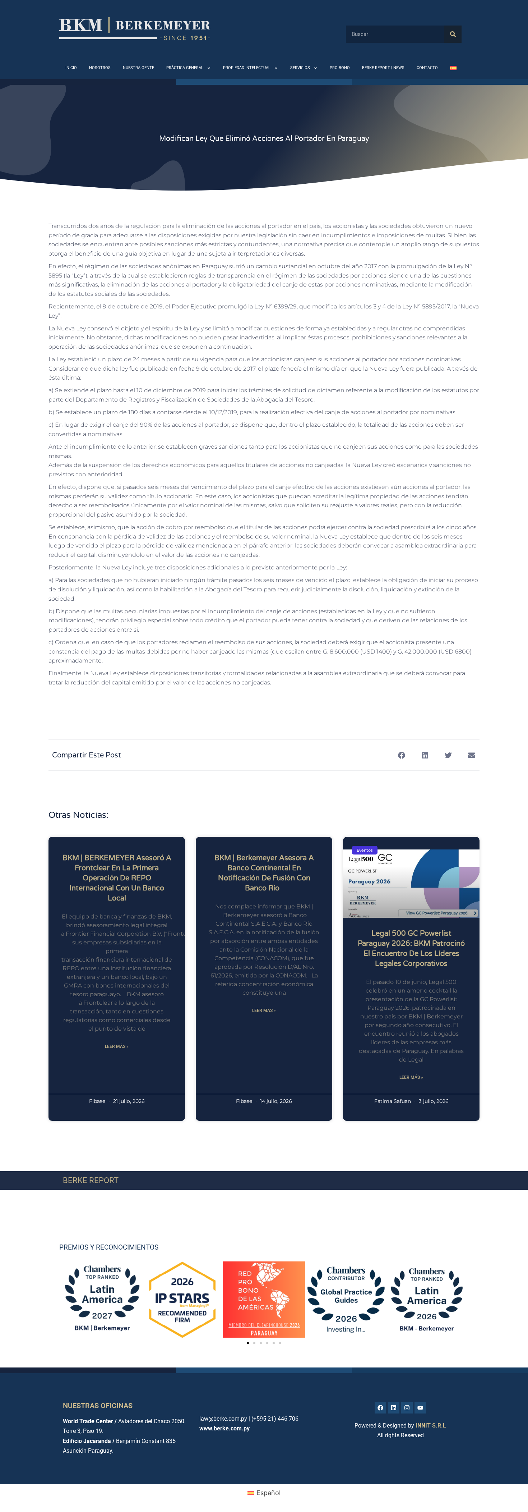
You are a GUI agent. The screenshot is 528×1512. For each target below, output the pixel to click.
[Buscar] (453, 34)
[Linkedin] (393, 1408)
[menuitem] (453, 68)
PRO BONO (340, 67)
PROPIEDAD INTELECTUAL (246, 67)
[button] (401, 755)
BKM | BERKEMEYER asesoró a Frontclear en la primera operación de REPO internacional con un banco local (116, 878)
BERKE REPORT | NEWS (383, 67)
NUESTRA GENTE (138, 67)
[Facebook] (380, 1408)
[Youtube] (420, 1408)
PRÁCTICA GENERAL (184, 67)
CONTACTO (427, 67)
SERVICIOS (300, 67)
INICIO (71, 67)
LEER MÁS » (117, 1046)
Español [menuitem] (268, 1493)
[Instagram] (407, 1408)
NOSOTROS (100, 67)
